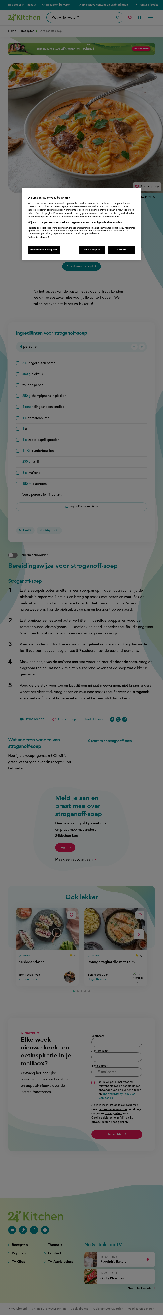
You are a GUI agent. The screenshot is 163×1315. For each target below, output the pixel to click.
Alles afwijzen (92, 250)
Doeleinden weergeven (44, 250)
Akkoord (122, 250)
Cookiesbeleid (111, 217)
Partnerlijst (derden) (38, 237)
